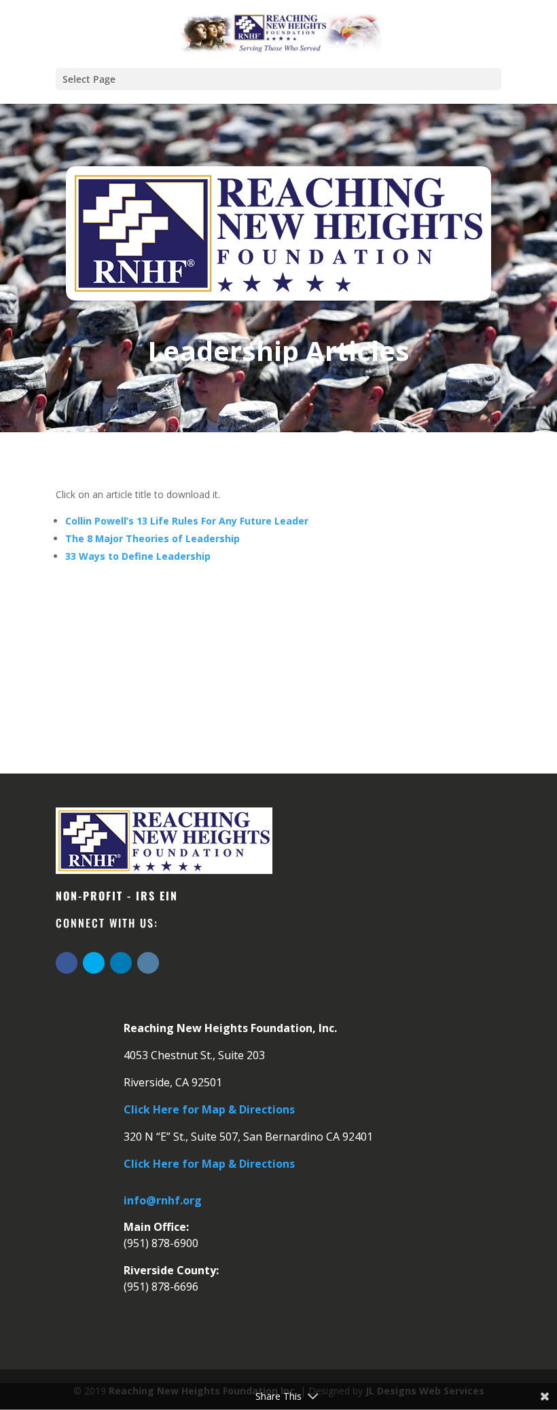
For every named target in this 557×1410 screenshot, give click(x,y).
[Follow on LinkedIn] (121, 963)
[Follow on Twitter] (94, 963)
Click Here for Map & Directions (209, 1109)
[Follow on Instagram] (148, 963)
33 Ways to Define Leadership (138, 556)
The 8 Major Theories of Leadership (152, 538)
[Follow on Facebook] (66, 963)
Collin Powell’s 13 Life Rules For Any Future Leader (186, 520)
